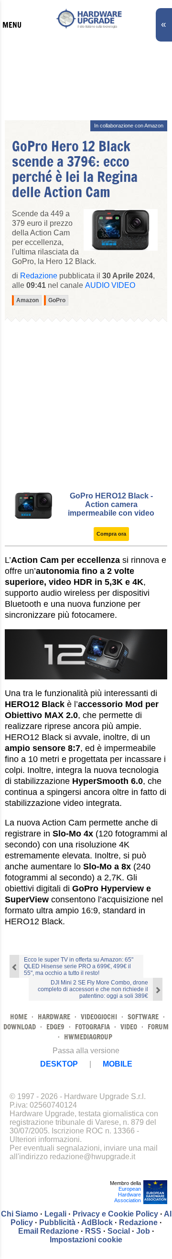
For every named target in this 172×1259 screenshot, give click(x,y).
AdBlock (97, 1222)
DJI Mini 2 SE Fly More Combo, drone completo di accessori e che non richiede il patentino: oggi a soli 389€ (93, 989)
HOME (18, 1017)
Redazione (138, 1222)
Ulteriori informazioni (45, 1139)
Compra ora (111, 534)
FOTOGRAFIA (92, 1027)
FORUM (158, 1027)
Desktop (59, 1064)
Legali (55, 1214)
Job (143, 1231)
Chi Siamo (19, 1214)
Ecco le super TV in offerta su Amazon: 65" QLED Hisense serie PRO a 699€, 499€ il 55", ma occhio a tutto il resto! (78, 966)
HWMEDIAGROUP (88, 1037)
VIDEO (128, 1027)
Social (119, 1231)
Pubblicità (57, 1222)
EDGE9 (55, 1027)
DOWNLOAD (19, 1027)
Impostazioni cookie (86, 1240)
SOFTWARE (143, 1017)
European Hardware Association (127, 1194)
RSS (93, 1231)
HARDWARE (54, 1017)
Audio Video (110, 285)
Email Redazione (48, 1231)
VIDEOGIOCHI (99, 1017)
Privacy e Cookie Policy (115, 1214)
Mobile (117, 1064)
